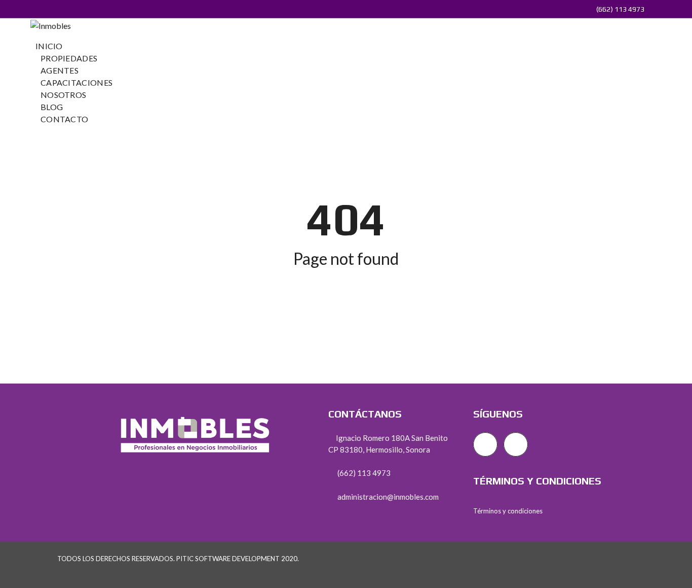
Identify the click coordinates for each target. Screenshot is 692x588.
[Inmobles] (50, 24)
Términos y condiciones (508, 511)
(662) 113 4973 (619, 9)
